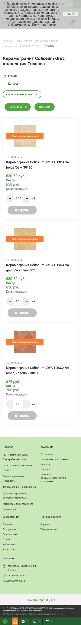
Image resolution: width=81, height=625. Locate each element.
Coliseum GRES (18, 106)
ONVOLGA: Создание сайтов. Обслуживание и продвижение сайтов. (33, 614)
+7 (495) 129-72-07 (19, 575)
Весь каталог (10, 509)
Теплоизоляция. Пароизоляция (20, 487)
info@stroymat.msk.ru (14, 581)
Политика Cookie (44, 25)
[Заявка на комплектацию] (15, 621)
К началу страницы (39, 600)
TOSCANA (44, 106)
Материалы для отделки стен (18, 504)
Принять (70, 14)
